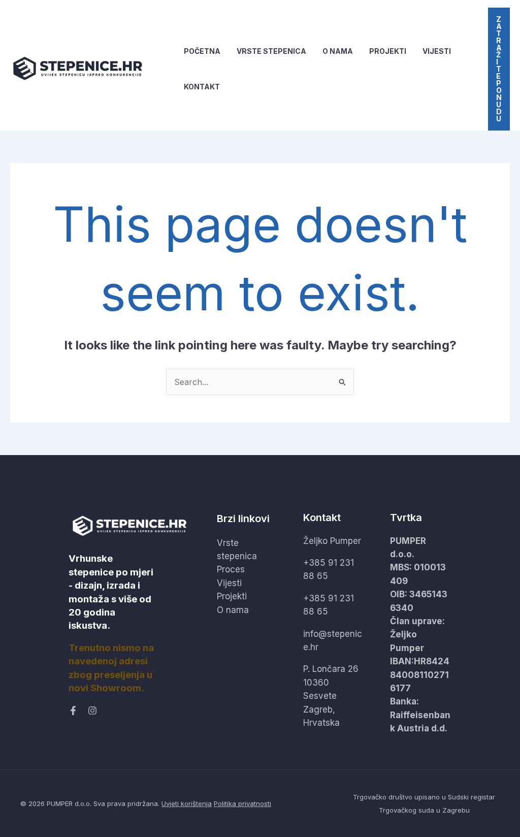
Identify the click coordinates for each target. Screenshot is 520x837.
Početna (202, 51)
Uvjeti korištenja (186, 803)
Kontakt (202, 86)
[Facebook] (73, 710)
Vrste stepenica (271, 51)
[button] (499, 69)
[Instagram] (92, 710)
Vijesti (436, 51)
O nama (337, 51)
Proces (231, 569)
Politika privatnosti (242, 803)
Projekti (387, 51)
